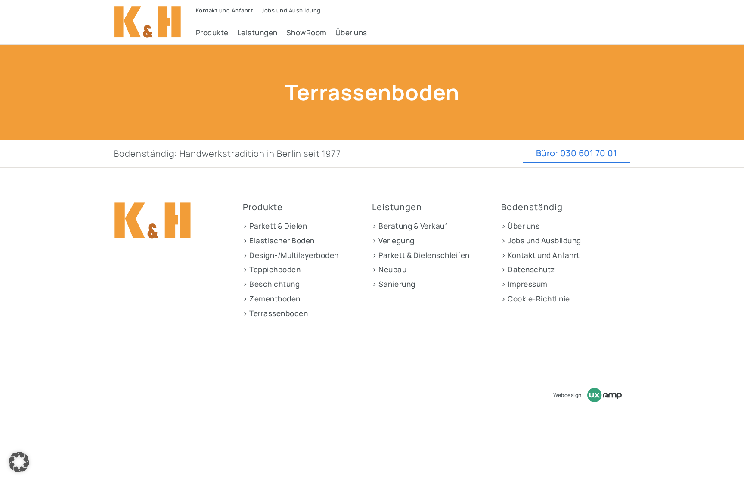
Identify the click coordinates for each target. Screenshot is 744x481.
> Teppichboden (272, 269)
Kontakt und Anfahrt (224, 10)
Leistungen (257, 32)
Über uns (351, 32)
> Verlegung (393, 240)
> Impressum (524, 284)
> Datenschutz (528, 269)
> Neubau (389, 269)
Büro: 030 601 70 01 (576, 153)
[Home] (153, 22)
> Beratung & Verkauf (409, 226)
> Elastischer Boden (279, 240)
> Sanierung (393, 284)
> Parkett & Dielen (275, 226)
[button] (19, 462)
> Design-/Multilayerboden (291, 255)
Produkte (212, 32)
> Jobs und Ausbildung (541, 240)
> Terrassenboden (275, 313)
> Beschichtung (271, 284)
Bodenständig (532, 207)
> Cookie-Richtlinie (535, 299)
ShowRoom (306, 32)
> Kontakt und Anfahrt (540, 255)
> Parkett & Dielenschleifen (421, 255)
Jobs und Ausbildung (291, 10)
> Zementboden (272, 299)
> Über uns (520, 226)
